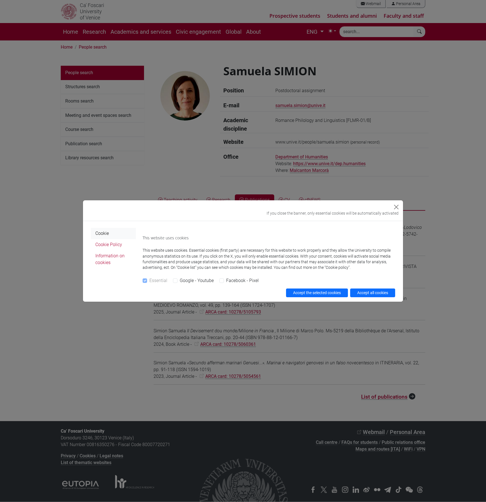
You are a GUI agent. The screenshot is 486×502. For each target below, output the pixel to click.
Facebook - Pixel (242, 280)
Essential (158, 280)
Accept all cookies (372, 292)
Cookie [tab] (102, 233)
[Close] (396, 207)
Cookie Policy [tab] (108, 244)
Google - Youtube (197, 280)
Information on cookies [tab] (110, 259)
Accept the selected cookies (317, 292)
